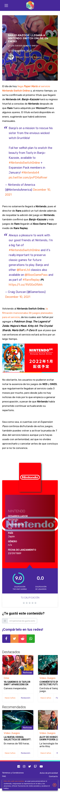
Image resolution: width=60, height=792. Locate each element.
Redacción (25, 698)
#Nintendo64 (30, 172)
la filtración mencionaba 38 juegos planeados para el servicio (27, 313)
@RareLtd (23, 270)
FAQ (4, 776)
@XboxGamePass (36, 274)
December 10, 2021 (17, 297)
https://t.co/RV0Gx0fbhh (26, 284)
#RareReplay (31, 279)
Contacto (53, 776)
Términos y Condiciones (13, 773)
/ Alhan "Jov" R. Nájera (27, 57)
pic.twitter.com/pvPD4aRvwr (28, 177)
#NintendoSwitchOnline (24, 162)
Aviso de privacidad (49, 773)
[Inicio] (30, 5)
